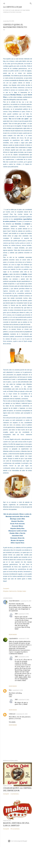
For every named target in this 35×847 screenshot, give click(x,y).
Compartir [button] (6, 588)
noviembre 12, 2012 (23, 699)
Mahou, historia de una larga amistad (16, 824)
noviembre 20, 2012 (21, 714)
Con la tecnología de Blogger (19, 841)
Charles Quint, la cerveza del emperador (17, 789)
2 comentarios (15, 794)
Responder (13, 634)
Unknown (12, 714)
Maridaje (19, 591)
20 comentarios (15, 829)
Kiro (10, 690)
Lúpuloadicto (13, 638)
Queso (24, 591)
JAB (16, 614)
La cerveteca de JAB (12, 7)
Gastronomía (12, 591)
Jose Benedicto (14, 601)
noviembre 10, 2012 (25, 601)
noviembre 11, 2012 (23, 614)
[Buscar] (31, 3)
